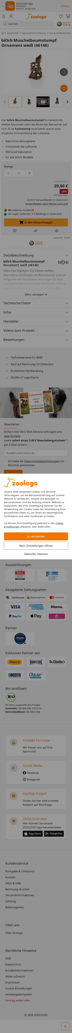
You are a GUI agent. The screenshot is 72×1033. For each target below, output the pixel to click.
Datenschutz (30, 553)
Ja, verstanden (36, 536)
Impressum (42, 553)
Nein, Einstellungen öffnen (36, 546)
